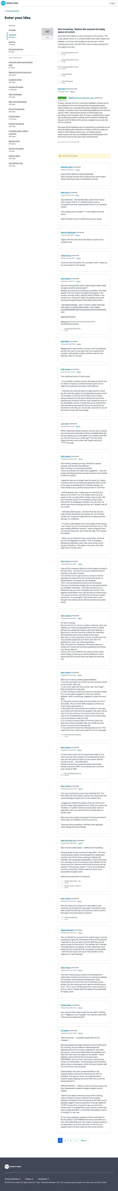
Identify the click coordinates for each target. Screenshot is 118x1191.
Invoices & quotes (16, 87)
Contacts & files (15, 80)
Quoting (12, 42)
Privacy (28, 1178)
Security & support (16, 148)
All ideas (12, 30)
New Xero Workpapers (18, 102)
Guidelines (42, 1178)
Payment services (16, 49)
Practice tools (14, 116)
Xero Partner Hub (16, 163)
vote (47, 37)
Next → (84, 1140)
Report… (72, 91)
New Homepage (15, 94)
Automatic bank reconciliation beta (21, 63)
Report (78, 170)
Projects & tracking (16, 124)
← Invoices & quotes (12, 11)
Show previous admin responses (68, 142)
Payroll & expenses (16, 109)
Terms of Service (12, 1178)
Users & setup (14, 156)
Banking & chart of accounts (20, 72)
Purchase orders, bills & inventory (18, 132)
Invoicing (12, 34)
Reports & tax (14, 141)
